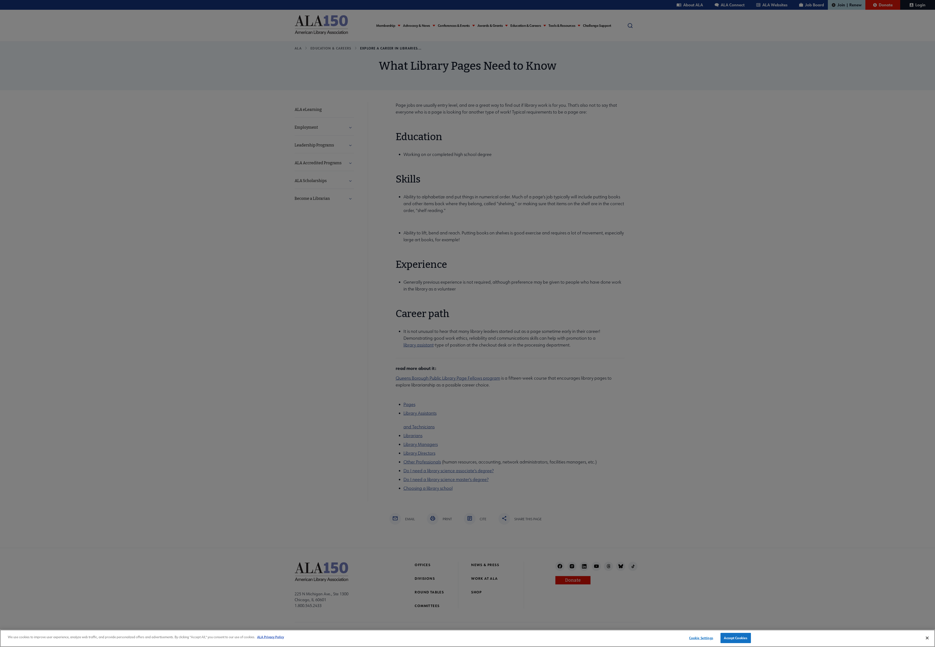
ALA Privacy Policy (270, 637)
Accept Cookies (735, 638)
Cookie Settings (701, 638)
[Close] (927, 638)
